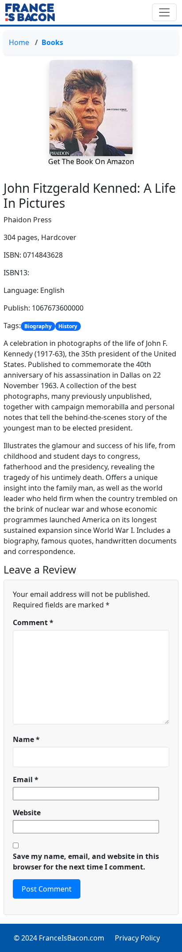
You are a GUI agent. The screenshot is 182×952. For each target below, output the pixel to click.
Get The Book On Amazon (91, 161)
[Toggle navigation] (164, 12)
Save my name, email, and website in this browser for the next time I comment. (86, 861)
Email (25, 779)
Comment (33, 622)
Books (52, 42)
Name (26, 739)
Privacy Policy (137, 938)
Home (19, 42)
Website (27, 812)
